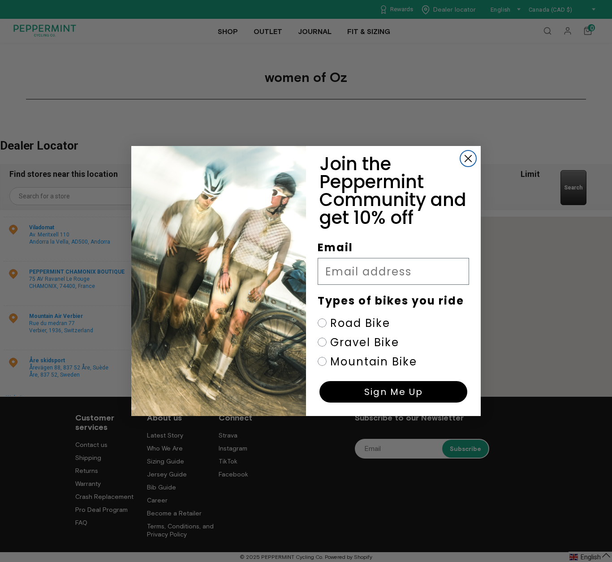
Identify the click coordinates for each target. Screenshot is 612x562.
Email (335, 247)
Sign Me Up (393, 392)
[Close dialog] (468, 158)
